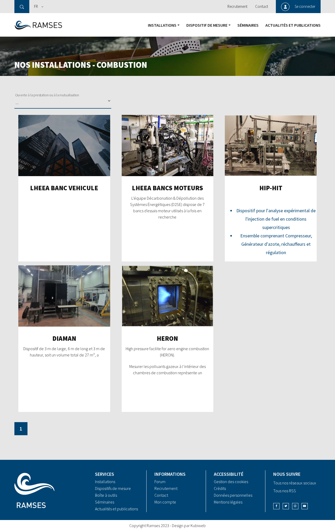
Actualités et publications (293, 25)
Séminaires (248, 25)
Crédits (220, 488)
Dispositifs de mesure (113, 488)
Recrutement (237, 6)
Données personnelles (233, 495)
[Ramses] (38, 25)
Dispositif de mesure (206, 25)
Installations (162, 25)
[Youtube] (305, 506)
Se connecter (305, 6)
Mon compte (165, 502)
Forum (159, 481)
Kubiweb (198, 525)
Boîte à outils (106, 495)
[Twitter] (286, 506)
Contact (261, 6)
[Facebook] (276, 506)
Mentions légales (228, 502)
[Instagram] (295, 506)
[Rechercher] (21, 6)
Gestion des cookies (231, 481)
